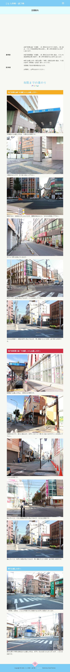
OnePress (39, 668)
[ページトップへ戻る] (35, 664)
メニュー (62, 3)
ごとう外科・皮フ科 (15, 3)
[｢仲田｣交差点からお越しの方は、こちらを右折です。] (35, 631)
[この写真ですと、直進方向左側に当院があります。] (35, 590)
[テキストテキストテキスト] (35, 114)
